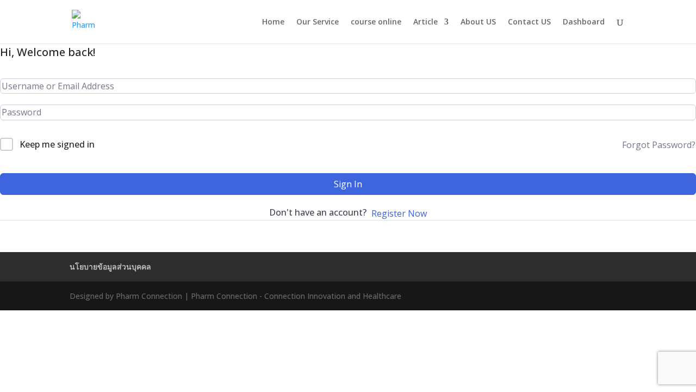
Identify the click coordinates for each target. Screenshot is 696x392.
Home (273, 22)
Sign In (348, 184)
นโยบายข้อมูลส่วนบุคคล (110, 266)
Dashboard (584, 22)
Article (425, 22)
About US (478, 22)
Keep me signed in (57, 144)
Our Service (317, 22)
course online (376, 22)
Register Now (399, 213)
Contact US (529, 22)
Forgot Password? (658, 145)
